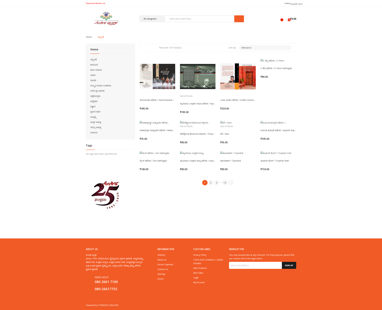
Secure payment (165, 264)
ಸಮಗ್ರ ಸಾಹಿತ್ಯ (95, 127)
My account (199, 282)
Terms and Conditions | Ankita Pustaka (208, 261)
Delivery (161, 254)
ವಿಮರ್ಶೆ (93, 80)
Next (231, 182)
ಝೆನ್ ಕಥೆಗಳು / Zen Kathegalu (153, 160)
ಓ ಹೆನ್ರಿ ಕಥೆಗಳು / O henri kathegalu (276, 68)
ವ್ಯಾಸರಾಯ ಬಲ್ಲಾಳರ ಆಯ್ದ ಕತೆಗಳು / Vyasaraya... (197, 160)
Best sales (198, 272)
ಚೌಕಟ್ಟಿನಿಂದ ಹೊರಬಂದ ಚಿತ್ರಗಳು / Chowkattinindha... (197, 134)
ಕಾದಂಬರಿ (94, 64)
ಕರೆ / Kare (224, 134)
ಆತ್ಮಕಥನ (94, 101)
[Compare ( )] (279, 18)
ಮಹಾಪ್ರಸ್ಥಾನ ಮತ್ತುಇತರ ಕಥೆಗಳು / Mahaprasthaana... (157, 130)
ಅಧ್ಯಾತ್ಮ (93, 116)
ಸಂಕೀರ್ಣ (94, 132)
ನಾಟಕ (92, 75)
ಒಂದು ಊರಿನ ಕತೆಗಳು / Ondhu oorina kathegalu (238, 100)
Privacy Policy (199, 254)
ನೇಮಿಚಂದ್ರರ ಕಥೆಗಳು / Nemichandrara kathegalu (157, 100)
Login (196, 277)
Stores (160, 278)
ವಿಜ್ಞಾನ (93, 106)
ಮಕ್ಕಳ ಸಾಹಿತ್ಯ (95, 122)
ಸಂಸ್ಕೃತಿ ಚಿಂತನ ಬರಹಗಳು (100, 85)
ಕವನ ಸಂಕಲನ (96, 69)
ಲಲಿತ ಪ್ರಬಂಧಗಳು (97, 90)
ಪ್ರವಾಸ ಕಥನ (95, 111)
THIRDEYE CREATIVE (108, 305)
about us (161, 259)
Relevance (264, 48)
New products (200, 268)
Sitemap (161, 274)
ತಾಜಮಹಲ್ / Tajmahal (230, 160)
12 (225, 182)
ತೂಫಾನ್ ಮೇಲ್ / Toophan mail (275, 160)
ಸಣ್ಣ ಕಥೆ (93, 59)
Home (94, 49)
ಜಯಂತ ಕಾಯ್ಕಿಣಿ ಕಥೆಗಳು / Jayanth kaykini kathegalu (278, 130)
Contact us (162, 269)
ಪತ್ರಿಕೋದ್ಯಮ (95, 96)
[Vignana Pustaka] (110, 195)
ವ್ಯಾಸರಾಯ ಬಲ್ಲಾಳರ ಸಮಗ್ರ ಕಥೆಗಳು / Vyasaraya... (197, 103)
